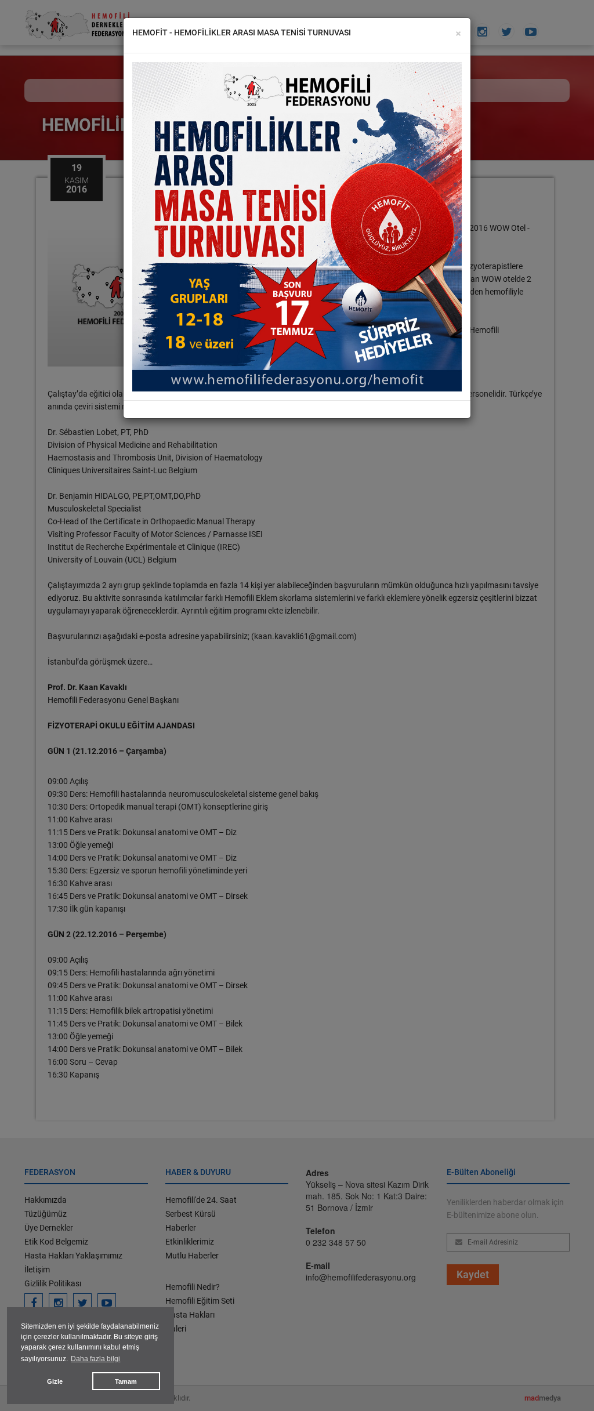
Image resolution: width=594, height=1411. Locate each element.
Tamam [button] (126, 1381)
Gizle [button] (55, 1381)
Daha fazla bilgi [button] (95, 1359)
